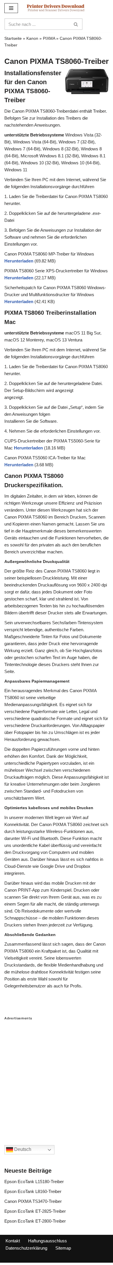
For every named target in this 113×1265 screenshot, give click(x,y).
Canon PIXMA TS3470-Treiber (33, 1201)
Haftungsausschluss (47, 1240)
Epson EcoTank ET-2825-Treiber (35, 1211)
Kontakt (13, 1240)
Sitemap (63, 1248)
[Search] (76, 24)
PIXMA (49, 38)
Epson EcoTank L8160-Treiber (32, 1191)
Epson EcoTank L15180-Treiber (34, 1181)
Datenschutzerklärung (26, 1248)
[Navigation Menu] (11, 8)
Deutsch (22, 1149)
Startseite (13, 38)
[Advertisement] (56, 1076)
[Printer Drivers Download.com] (56, 8)
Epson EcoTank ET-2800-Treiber (35, 1221)
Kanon (32, 38)
